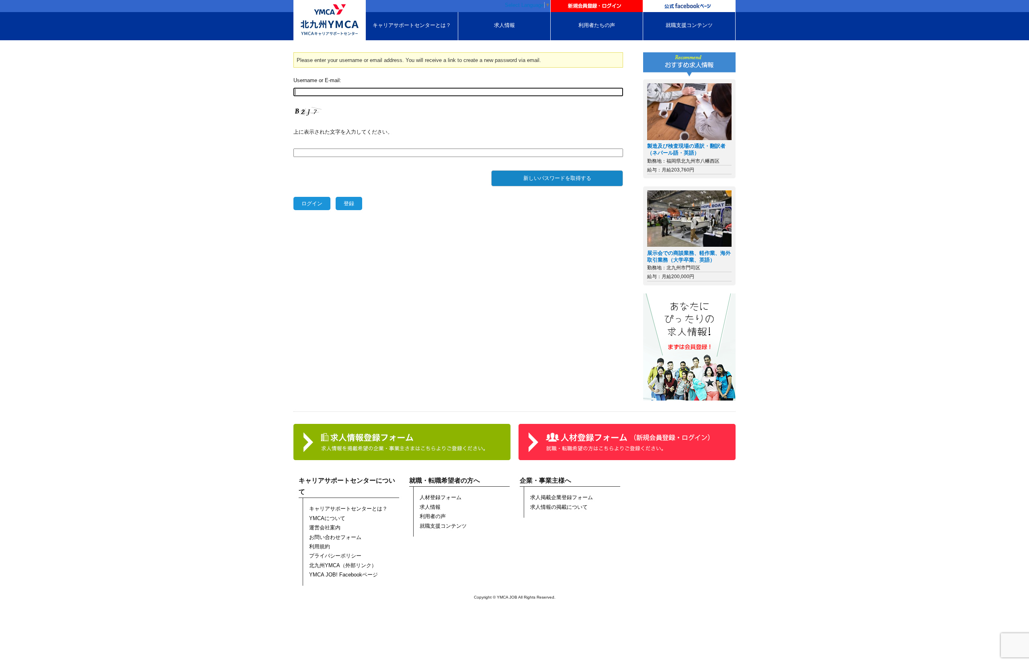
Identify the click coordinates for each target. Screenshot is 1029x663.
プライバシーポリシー (335, 556)
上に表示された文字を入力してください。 (343, 132)
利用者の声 (433, 516)
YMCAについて (327, 518)
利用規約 (319, 546)
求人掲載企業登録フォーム (561, 497)
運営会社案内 (324, 528)
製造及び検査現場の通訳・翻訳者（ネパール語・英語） (686, 149)
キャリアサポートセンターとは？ (412, 25)
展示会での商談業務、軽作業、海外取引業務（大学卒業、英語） (689, 256)
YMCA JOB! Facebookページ (343, 575)
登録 (349, 203)
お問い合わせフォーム (335, 537)
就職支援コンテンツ (689, 25)
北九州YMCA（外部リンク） (343, 565)
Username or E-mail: (317, 80)
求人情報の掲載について (559, 507)
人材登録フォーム (440, 497)
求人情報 (504, 25)
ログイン (311, 203)
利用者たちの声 (596, 25)
